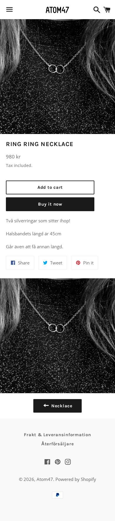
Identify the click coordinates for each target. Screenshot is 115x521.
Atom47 (45, 479)
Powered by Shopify (75, 479)
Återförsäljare (57, 443)
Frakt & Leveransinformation (57, 434)
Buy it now (50, 204)
